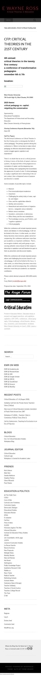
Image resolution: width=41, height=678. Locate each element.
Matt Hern (7, 473)
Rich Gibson (8, 470)
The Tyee (7, 593)
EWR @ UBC (8, 374)
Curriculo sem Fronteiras (12, 502)
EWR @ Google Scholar (11, 376)
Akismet (12, 674)
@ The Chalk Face (10, 495)
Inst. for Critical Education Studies (15, 439)
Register (6, 613)
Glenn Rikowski (9, 480)
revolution (31, 324)
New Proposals (9, 550)
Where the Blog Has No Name (14, 646)
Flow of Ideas (8, 523)
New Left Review (9, 558)
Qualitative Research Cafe (12, 568)
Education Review (10, 512)
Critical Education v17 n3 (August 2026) (16, 399)
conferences (23, 319)
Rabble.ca (7, 570)
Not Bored (7, 560)
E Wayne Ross (20, 8)
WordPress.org (9, 628)
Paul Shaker (8, 483)
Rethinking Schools (10, 578)
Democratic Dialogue (10, 507)
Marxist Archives (9, 548)
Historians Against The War (12, 528)
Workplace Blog (9, 441)
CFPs (17, 319)
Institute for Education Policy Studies (16, 533)
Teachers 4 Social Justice (12, 588)
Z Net (6, 595)
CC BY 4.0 (23, 649)
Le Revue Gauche (10, 545)
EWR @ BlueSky (9, 387)
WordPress (28, 666)
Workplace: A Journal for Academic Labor (17, 458)
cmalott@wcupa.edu (19, 281)
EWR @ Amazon (9, 384)
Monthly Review (9, 555)
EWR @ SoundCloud (10, 382)
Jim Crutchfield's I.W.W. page (13, 538)
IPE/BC (6, 535)
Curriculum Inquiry (10, 505)
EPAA (6, 515)
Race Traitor (8, 573)
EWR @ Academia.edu (11, 369)
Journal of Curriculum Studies (13, 543)
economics (11, 324)
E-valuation (7, 518)
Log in (6, 617)
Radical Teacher (9, 575)
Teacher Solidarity (10, 585)
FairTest (6, 520)
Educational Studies (10, 510)
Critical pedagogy (13, 321)
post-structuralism (21, 324)
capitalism (7, 319)
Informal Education (10, 530)
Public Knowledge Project (12, 565)
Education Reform (16, 314)
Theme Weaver (28, 669)
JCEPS (6, 540)
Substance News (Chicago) (12, 583)
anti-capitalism (29, 316)
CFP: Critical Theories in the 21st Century (17, 44)
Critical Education (9, 436)
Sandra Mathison (9, 475)
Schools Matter (9, 580)
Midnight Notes (9, 553)
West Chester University (12, 326)
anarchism (20, 316)
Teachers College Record (12, 590)
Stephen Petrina (9, 478)
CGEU (6, 497)
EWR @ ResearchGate (11, 371)
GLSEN (6, 525)
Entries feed (8, 620)
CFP (12, 319)
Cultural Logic (8, 456)
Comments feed (9, 624)
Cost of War (8, 500)
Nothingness (8, 563)
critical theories (25, 321)
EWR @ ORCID (9, 379)
